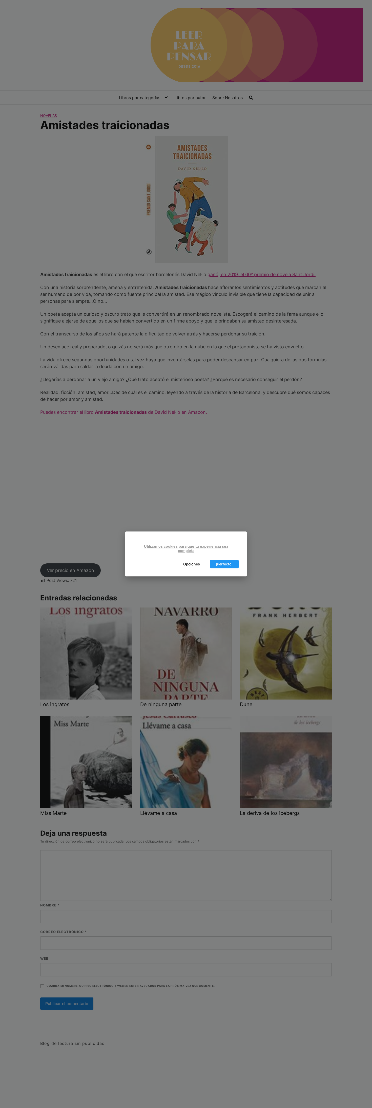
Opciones (191, 564)
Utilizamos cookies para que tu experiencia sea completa (186, 548)
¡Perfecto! (224, 564)
